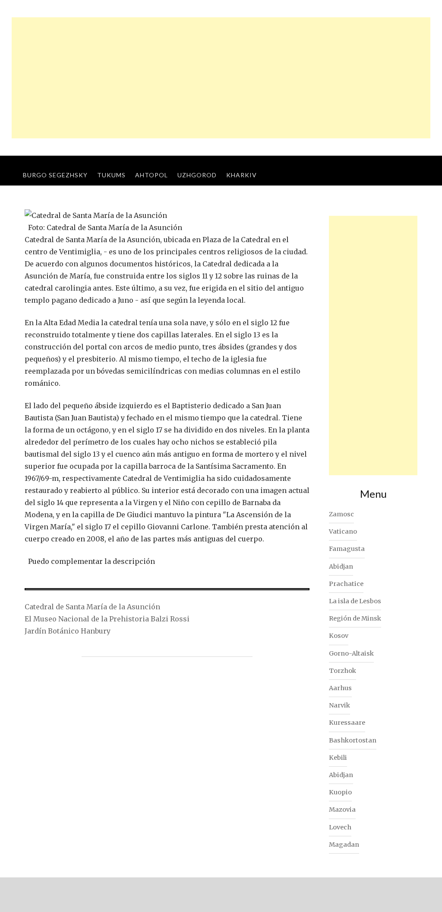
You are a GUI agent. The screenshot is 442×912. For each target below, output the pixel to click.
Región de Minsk (355, 618)
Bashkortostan (352, 740)
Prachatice (346, 584)
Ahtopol (151, 175)
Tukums (111, 175)
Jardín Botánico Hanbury (67, 631)
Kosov (338, 636)
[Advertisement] (221, 77)
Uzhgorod (197, 175)
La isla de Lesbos (355, 601)
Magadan (344, 844)
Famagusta (347, 549)
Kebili (338, 758)
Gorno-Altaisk (351, 653)
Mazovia (342, 809)
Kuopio (340, 792)
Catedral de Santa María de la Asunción (92, 606)
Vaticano (343, 531)
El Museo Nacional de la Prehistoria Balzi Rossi (107, 618)
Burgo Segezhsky (55, 175)
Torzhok (342, 671)
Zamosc (341, 514)
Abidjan (341, 566)
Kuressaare (347, 722)
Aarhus (340, 688)
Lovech (340, 827)
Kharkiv (241, 175)
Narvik (339, 705)
